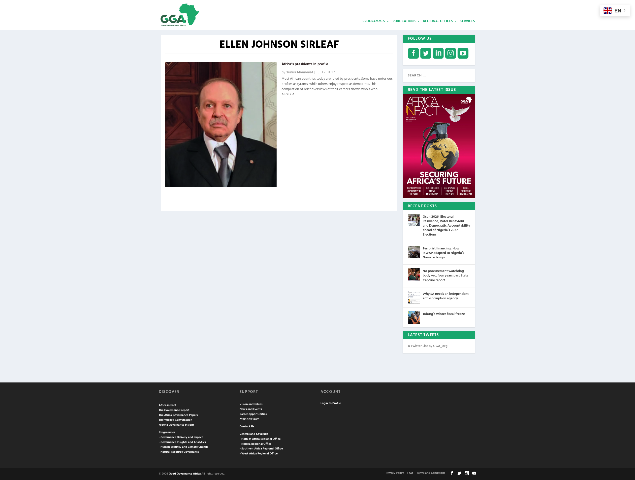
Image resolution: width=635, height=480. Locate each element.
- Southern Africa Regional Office (261, 448)
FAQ (410, 473)
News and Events (251, 409)
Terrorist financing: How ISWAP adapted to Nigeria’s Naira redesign (443, 253)
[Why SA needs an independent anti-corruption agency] (414, 297)
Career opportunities (253, 414)
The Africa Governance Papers (178, 415)
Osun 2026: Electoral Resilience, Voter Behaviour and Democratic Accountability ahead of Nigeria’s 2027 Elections (446, 226)
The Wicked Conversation (175, 419)
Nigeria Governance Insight (176, 424)
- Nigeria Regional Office (255, 444)
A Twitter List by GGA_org (427, 346)
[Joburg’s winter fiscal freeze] (414, 317)
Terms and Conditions (430, 473)
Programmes (373, 21)
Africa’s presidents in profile (305, 64)
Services (467, 21)
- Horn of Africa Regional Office (260, 439)
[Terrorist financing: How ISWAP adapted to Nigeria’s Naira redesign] (414, 252)
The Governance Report (174, 410)
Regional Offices (438, 21)
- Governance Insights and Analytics (182, 442)
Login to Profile (330, 403)
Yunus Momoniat (299, 72)
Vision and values (251, 404)
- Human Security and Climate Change (183, 447)
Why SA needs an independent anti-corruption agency (446, 296)
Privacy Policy (395, 473)
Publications (404, 21)
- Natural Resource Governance (179, 451)
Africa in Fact (167, 405)
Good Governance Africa (185, 473)
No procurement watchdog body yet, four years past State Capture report (445, 275)
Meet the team (249, 418)
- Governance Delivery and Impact (181, 437)
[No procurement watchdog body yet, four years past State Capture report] (414, 274)
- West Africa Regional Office (259, 453)
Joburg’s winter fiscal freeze (444, 314)
